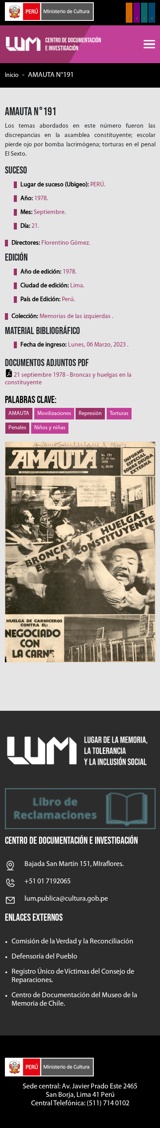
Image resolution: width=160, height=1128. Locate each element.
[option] (80, 552)
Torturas (119, 413)
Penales (17, 428)
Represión (90, 413)
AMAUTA (18, 413)
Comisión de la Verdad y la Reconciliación (72, 941)
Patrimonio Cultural (129, 13)
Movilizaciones (54, 413)
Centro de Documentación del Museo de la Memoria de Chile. (74, 999)
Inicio (12, 75)
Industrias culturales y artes (136, 13)
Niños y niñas (49, 428)
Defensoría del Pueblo (44, 956)
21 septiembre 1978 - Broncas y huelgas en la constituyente (68, 379)
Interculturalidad (144, 13)
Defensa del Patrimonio (151, 13)
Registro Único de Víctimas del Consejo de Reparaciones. (73, 976)
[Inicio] (54, 44)
